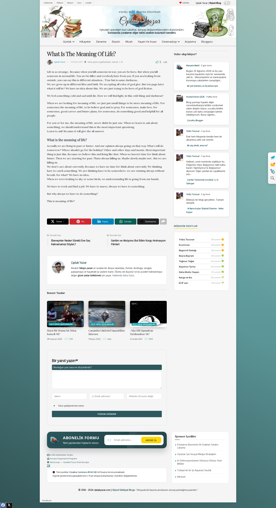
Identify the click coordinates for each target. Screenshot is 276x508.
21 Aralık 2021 (136, 339)
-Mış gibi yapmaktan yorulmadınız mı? (141, 332)
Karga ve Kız (185, 277)
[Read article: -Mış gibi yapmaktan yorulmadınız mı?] (148, 314)
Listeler (88, 3)
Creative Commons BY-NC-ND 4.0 (84, 472)
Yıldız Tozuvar (193, 131)
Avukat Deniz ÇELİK (195, 96)
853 (151, 339)
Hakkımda (48, 3)
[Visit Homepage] (139, 18)
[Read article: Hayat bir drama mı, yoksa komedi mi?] (65, 314)
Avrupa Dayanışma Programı (63, 458)
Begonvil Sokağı (187, 250)
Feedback (46, 500)
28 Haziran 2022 (54, 339)
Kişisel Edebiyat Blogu (124, 490)
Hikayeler (85, 41)
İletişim (70, 3)
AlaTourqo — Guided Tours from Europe (69, 462)
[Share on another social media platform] (163, 221)
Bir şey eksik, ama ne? (197, 145)
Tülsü (45, 21)
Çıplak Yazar (59, 62)
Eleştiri (116, 41)
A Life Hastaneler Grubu (61, 455)
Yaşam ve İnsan (147, 41)
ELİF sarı (183, 283)
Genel (115, 62)
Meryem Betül (192, 65)
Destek (185, 3)
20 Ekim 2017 (77, 62)
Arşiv (79, 3)
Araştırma (190, 41)
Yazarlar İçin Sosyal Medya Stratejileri (196, 454)
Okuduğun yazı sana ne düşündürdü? (72, 367)
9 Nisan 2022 (94, 339)
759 (71, 339)
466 (109, 339)
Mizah (129, 41)
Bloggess (207, 41)
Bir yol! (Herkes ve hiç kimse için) (202, 86)
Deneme (101, 41)
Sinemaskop (169, 41)
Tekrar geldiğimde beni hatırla (71, 406)
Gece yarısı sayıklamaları (99, 62)
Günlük (67, 41)
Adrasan (181, 476)
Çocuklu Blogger (195, 120)
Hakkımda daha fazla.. (123, 275)
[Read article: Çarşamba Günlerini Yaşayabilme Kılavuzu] (106, 314)
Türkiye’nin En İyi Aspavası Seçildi (194, 470)
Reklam (60, 3)
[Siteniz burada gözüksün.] (48, 466)
